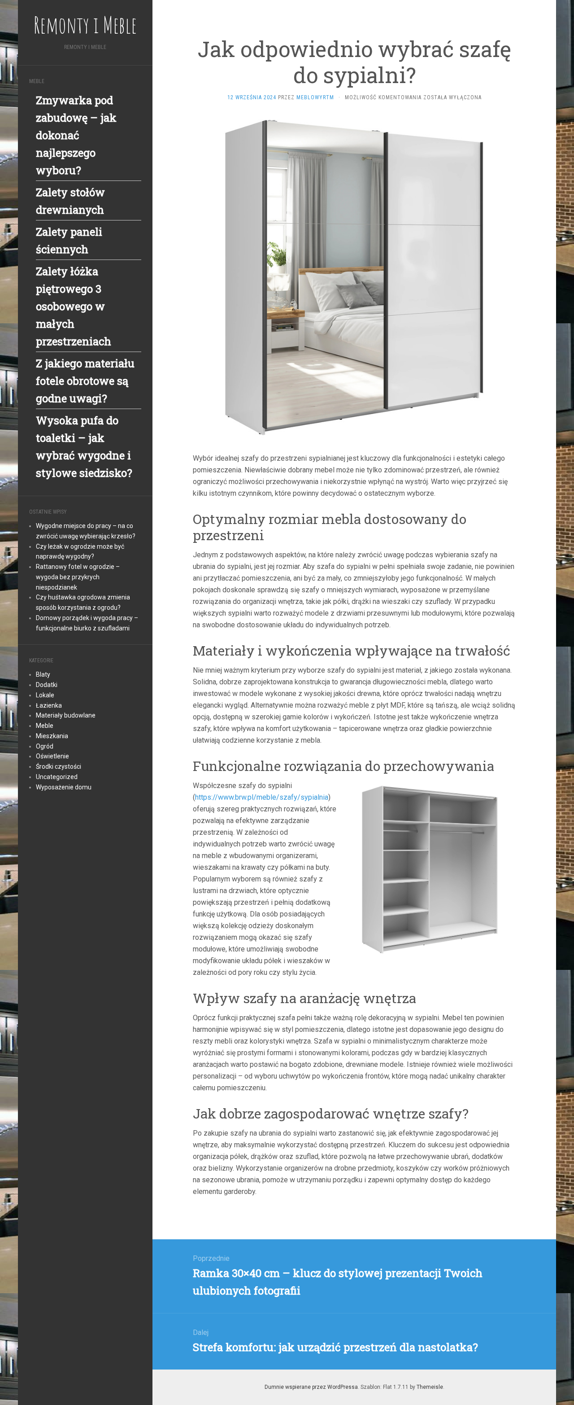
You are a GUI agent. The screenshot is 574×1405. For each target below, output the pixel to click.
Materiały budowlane (66, 715)
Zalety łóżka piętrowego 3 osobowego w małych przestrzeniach (73, 306)
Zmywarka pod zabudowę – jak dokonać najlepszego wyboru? (76, 135)
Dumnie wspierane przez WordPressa (311, 1387)
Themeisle (430, 1387)
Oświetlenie (52, 756)
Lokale (45, 695)
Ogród (44, 746)
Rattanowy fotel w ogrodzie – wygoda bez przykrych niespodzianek (78, 577)
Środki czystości (58, 766)
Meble (44, 725)
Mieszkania (52, 736)
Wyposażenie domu (63, 787)
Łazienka (49, 705)
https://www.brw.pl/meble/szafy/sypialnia (261, 797)
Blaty (43, 674)
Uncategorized (57, 776)
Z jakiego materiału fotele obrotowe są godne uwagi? (85, 380)
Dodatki (46, 684)
